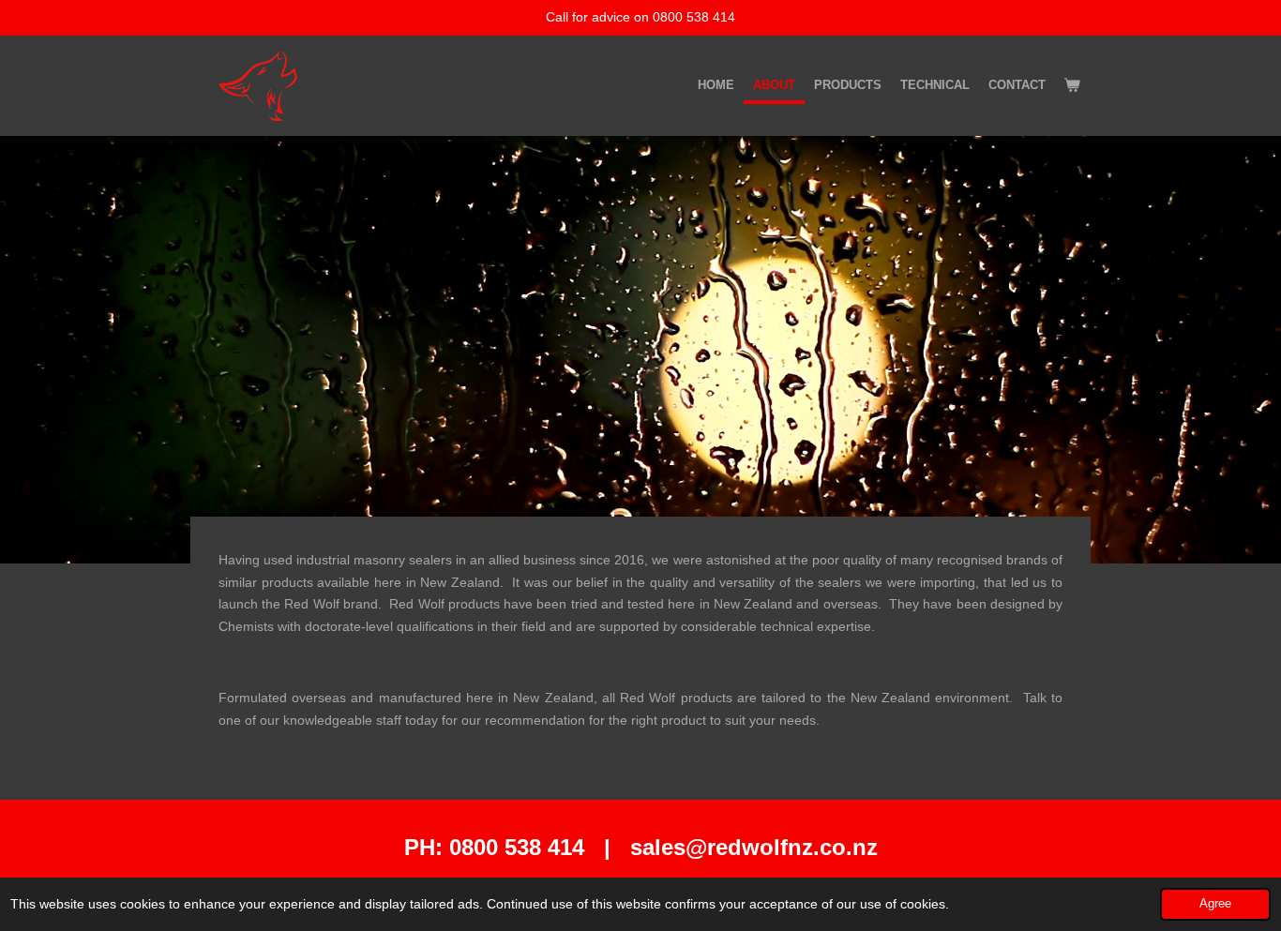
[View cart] (1073, 85)
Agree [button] (1215, 903)
